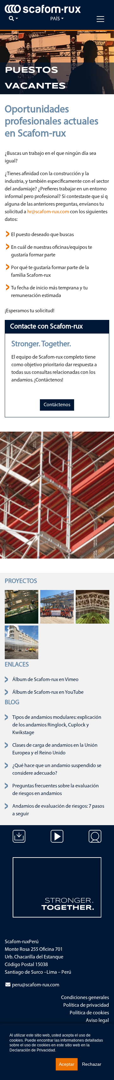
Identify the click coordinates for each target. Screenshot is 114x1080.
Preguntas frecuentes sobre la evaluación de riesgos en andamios (55, 790)
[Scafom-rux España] (43, 8)
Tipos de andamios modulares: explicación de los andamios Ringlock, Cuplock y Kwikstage (56, 725)
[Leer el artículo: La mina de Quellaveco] (57, 606)
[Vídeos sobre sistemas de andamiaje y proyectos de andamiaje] (57, 841)
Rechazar (91, 1064)
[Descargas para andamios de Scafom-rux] (19, 841)
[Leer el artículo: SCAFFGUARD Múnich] (21, 642)
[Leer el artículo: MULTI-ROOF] (92, 606)
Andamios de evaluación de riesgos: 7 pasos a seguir (58, 810)
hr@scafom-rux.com (48, 212)
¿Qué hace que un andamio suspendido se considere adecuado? (56, 769)
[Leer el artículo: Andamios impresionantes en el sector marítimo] (21, 606)
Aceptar (66, 1064)
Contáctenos (57, 404)
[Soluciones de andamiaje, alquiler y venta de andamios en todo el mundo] (95, 841)
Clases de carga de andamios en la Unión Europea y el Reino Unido (55, 749)
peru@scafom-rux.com (35, 985)
